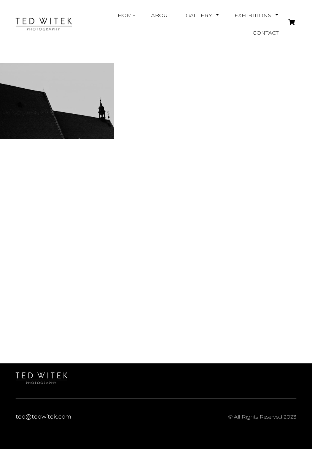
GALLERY (199, 15)
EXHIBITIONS (252, 15)
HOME (127, 15)
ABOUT (160, 15)
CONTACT (266, 32)
